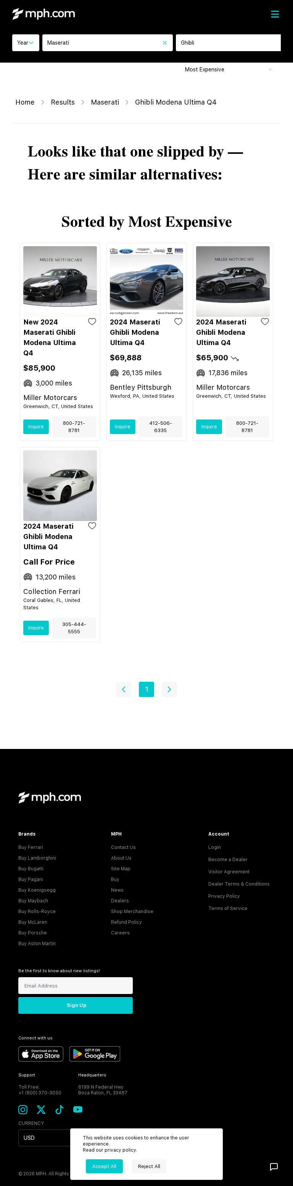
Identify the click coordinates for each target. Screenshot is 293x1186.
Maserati (105, 102)
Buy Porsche (32, 933)
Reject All (149, 1166)
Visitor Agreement (229, 872)
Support (26, 1075)
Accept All (104, 1166)
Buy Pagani (30, 879)
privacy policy (120, 1150)
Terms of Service (228, 908)
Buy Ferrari (30, 847)
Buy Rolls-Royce (37, 911)
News (117, 890)
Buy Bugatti (30, 868)
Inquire (36, 426)
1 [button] (146, 689)
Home (25, 102)
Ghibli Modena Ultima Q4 (176, 102)
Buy (115, 879)
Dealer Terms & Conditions (239, 884)
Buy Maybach (33, 901)
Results (63, 102)
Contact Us (123, 847)
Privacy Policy (224, 896)
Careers (120, 933)
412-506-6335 (160, 427)
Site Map (120, 868)
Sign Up (76, 1005)
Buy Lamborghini (37, 858)
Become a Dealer (228, 859)
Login (214, 847)
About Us (121, 858)
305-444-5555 (74, 628)
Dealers (120, 901)
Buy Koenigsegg (37, 890)
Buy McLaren (32, 922)
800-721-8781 (74, 427)
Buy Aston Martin (37, 943)
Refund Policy (126, 922)
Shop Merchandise (132, 911)
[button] (123, 689)
